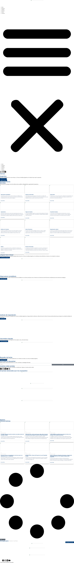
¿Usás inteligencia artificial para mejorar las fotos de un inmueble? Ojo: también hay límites (60, 434)
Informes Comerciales (29, 194)
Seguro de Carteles (28, 211)
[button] (37, 89)
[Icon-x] (1, 560)
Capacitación (3, 211)
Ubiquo (2, 246)
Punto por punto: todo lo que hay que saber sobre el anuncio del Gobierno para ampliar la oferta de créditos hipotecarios (36, 434)
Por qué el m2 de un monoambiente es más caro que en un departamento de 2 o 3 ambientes (11, 456)
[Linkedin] (5, 172)
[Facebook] (1, 369)
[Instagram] (3, 172)
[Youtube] (7, 369)
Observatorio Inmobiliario (5, 194)
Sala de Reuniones (28, 229)
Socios (3, 12)
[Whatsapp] (1, 172)
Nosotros (3, 8)
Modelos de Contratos (5, 229)
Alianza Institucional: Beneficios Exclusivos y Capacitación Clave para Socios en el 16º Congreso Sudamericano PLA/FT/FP (61, 456)
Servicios (3, 10)
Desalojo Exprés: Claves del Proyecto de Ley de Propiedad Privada (36, 456)
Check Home (52, 194)
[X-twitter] (9, 369)
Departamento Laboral (54, 229)
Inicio (2, 7)
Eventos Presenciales (29, 246)
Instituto (3, 9)
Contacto (3, 13)
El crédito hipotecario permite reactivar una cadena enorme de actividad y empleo (12, 434)
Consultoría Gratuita (54, 211)
